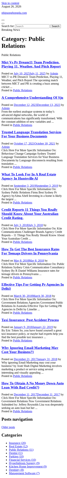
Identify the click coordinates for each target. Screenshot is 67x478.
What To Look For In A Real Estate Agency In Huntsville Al (28, 176)
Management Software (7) (24, 473)
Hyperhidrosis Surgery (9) (24, 463)
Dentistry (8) (16, 469)
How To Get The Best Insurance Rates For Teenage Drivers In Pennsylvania (30, 251)
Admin (54, 73)
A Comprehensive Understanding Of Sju (32, 98)
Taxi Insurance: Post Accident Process (30, 320)
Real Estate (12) (18, 446)
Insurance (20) (17, 443)
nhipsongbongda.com (14, 12)
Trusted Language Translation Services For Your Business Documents (31, 134)
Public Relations (22, 90)
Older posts (8, 427)
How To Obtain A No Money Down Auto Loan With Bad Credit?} (32, 385)
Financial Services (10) (22, 459)
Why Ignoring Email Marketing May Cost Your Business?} (29, 350)
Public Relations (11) (21, 449)
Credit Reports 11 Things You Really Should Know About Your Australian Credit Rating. (29, 214)
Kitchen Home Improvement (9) (28, 466)
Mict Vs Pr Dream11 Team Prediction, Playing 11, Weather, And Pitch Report (31, 64)
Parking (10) (16, 456)
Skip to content (10, 3)
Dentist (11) (16, 453)
